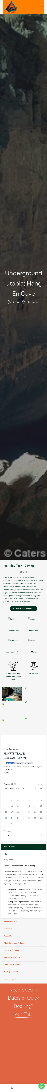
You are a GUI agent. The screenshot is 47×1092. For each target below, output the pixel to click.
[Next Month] (41, 784)
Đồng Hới (23, 572)
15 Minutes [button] (10, 763)
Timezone (7, 831)
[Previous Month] (38, 784)
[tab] (23, 847)
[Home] (12, 1088)
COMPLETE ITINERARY (23, 609)
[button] (41, 1086)
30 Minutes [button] (19, 763)
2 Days (16, 302)
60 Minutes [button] (28, 763)
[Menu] (41, 7)
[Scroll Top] (35, 1088)
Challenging (33, 302)
